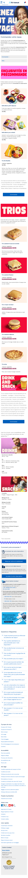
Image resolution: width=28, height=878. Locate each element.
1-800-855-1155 (7, 601)
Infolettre (3, 814)
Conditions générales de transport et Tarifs (11, 769)
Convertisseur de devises (6, 825)
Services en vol (5, 4)
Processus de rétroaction (7, 758)
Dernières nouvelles (5, 835)
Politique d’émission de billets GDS (9, 792)
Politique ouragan (5, 828)
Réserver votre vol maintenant (14, 561)
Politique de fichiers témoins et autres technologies (13, 776)
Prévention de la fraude (6, 798)
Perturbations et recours (6, 779)
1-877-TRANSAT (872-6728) (9, 587)
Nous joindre (6, 850)
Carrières (3, 746)
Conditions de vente (5, 771)
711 (4, 599)
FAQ (3, 60)
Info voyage (3, 734)
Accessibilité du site (5, 760)
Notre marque (4, 732)
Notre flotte (3, 736)
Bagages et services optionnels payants (10, 789)
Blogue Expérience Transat (7, 811)
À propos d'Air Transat (6, 727)
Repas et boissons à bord (6, 840)
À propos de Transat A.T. (6, 729)
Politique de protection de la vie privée (10, 774)
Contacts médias (5, 819)
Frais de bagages (5, 739)
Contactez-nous (4, 816)
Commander (5, 57)
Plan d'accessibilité (5, 753)
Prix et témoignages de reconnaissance (10, 744)
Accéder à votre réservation (14, 576)
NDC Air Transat (4, 837)
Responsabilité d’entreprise (7, 741)
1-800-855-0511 (8, 596)
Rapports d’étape (5, 755)
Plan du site (3, 762)
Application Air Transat (6, 809)
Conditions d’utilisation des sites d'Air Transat (11, 781)
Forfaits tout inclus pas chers (7, 833)
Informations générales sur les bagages (10, 842)
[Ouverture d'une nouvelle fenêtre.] (2, 805)
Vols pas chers (4, 830)
